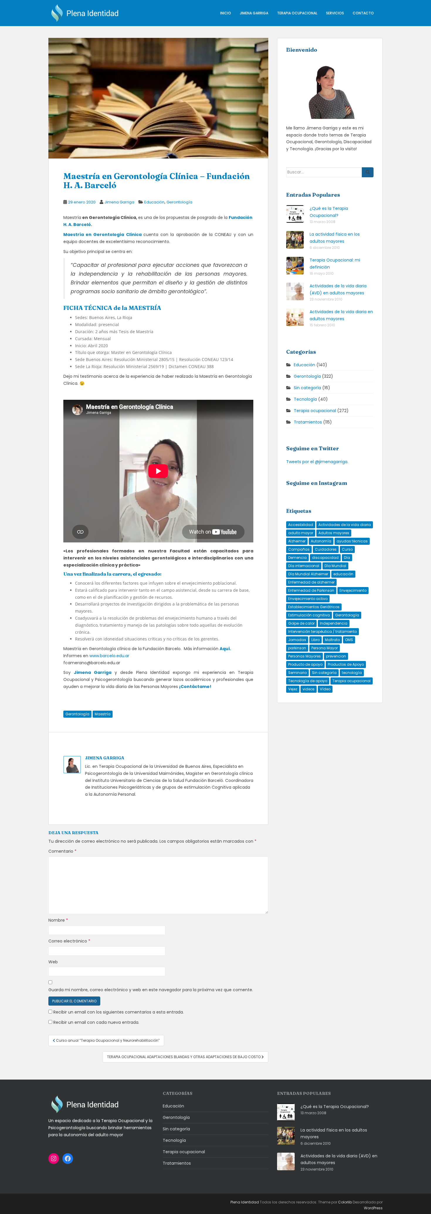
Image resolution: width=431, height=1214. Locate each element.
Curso (347, 549)
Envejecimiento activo (308, 598)
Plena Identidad (244, 1202)
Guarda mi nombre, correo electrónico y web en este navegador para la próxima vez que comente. (150, 990)
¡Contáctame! (195, 686)
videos (309, 689)
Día (347, 557)
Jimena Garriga (254, 13)
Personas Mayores (304, 656)
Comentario (62, 851)
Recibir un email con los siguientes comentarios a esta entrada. (118, 1012)
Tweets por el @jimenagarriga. (317, 462)
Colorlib (345, 1202)
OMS (349, 639)
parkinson (297, 647)
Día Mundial (335, 565)
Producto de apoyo (305, 664)
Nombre (58, 920)
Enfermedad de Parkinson (311, 590)
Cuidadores (326, 549)
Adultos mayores (333, 532)
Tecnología (305, 399)
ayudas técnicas (352, 541)
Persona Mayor (324, 647)
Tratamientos (308, 422)
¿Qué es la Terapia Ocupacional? (335, 1107)
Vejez (292, 689)
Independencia (333, 623)
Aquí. (225, 649)
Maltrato (332, 639)
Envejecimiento (353, 590)
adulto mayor (300, 532)
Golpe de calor (301, 623)
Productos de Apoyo (346, 664)
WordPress (373, 1207)
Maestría (103, 713)
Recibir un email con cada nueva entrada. (96, 1022)
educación (343, 573)
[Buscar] (368, 172)
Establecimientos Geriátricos (314, 606)
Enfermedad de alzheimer (311, 582)
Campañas (299, 549)
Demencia (297, 557)
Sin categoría (307, 388)
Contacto (363, 13)
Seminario (297, 672)
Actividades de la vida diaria (344, 524)
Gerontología (179, 202)
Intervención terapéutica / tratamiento (322, 631)
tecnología (352, 672)
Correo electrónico (69, 941)
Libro (315, 639)
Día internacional (303, 565)
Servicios (335, 13)
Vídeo (325, 689)
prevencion (336, 656)
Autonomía (321, 541)
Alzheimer (297, 541)
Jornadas (297, 639)
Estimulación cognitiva (309, 615)
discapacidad (325, 557)
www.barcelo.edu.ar (109, 656)
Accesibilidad (300, 524)
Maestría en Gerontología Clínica (102, 234)
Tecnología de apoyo (307, 680)
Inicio (225, 13)
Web (53, 962)
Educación (154, 202)
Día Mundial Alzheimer (308, 573)
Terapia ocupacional (297, 13)
